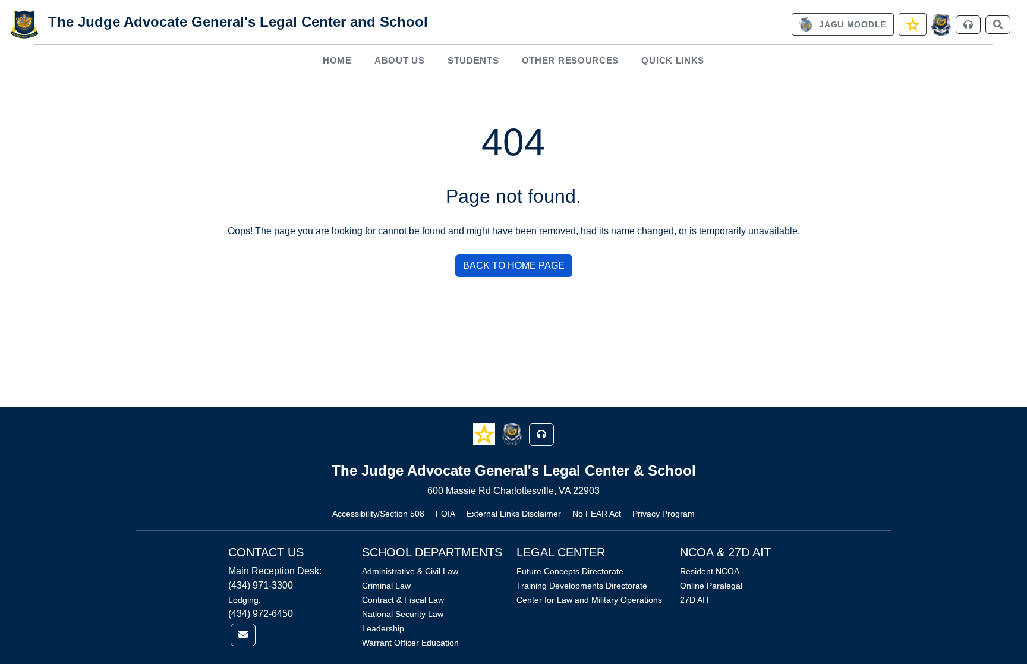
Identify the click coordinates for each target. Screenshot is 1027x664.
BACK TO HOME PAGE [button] (514, 265)
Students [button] (473, 60)
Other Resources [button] (570, 60)
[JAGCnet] (941, 25)
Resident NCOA (709, 571)
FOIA (445, 513)
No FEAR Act (596, 513)
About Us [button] (399, 60)
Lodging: (244, 600)
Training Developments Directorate (581, 585)
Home (337, 60)
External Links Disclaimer (514, 513)
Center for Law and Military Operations (589, 600)
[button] (485, 434)
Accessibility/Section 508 (378, 513)
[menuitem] (337, 60)
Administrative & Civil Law (410, 571)
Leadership (383, 628)
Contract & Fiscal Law (403, 600)
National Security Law (402, 614)
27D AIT (695, 600)
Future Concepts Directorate (569, 571)
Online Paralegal (711, 585)
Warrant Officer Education (410, 642)
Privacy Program (663, 513)
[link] (843, 24)
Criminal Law (386, 585)
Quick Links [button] (672, 60)
